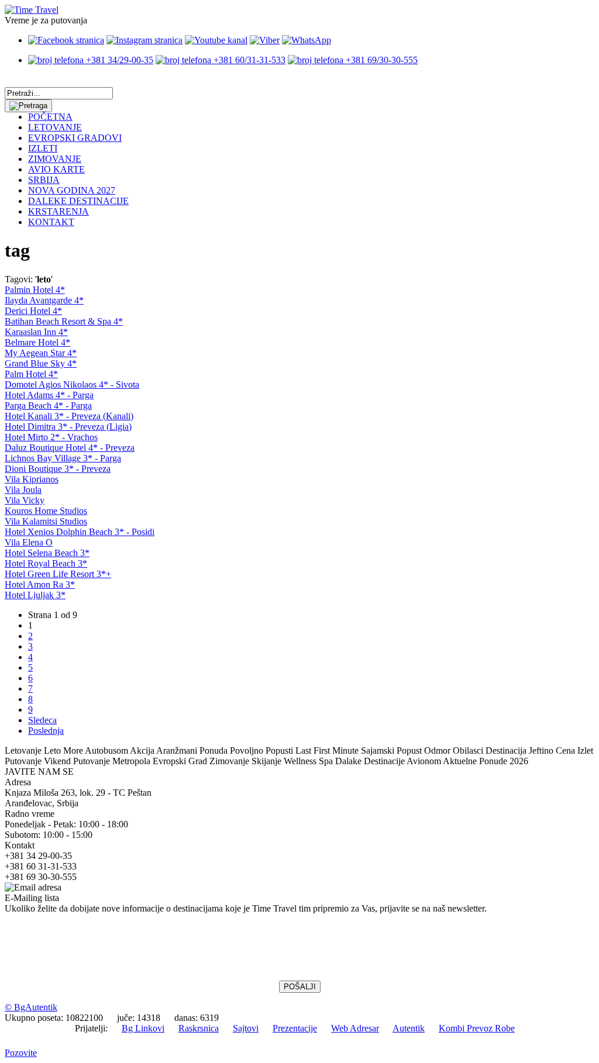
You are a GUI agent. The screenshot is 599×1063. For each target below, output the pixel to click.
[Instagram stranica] (144, 40)
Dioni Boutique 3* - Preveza (58, 469)
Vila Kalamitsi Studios (46, 521)
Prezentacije (295, 1028)
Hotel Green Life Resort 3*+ (58, 574)
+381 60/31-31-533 (248, 60)
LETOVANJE (55, 127)
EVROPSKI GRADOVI (75, 138)
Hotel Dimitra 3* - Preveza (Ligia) (68, 427)
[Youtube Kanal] (216, 40)
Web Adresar (355, 1028)
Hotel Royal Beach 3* (46, 563)
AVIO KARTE (56, 169)
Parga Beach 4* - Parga (48, 405)
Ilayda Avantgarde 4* (44, 300)
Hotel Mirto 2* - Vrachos (51, 437)
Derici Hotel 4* (33, 311)
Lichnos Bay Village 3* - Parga (63, 458)
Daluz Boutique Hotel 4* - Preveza (70, 448)
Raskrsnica (198, 1028)
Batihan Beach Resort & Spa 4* (64, 321)
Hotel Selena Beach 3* (47, 553)
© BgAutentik (31, 1007)
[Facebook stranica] (66, 40)
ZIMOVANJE (54, 159)
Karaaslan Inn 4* (36, 332)
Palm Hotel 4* (31, 374)
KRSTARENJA (58, 211)
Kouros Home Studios (46, 511)
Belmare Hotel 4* (37, 342)
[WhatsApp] (306, 40)
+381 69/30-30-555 (380, 60)
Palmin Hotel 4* (35, 290)
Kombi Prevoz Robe (477, 1028)
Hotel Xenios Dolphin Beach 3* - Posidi (79, 532)
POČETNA (50, 117)
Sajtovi (246, 1028)
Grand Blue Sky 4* (41, 363)
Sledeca (42, 720)
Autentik (409, 1028)
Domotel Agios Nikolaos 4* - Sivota (72, 384)
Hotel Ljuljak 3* (35, 595)
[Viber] (265, 40)
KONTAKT (51, 222)
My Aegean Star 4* (41, 353)
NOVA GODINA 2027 (71, 190)
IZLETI (42, 148)
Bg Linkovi (143, 1028)
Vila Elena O (29, 542)
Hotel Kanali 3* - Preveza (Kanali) (69, 416)
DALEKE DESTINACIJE (78, 201)
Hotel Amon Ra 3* (40, 584)
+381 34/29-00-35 (118, 60)
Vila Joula (23, 490)
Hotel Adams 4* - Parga (49, 395)
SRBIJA (44, 180)
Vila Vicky (24, 500)
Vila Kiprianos (31, 479)
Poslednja (46, 731)
